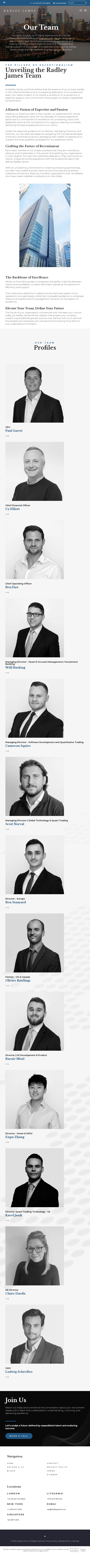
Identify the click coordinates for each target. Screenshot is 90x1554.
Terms (51, 1471)
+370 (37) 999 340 (54, 1499)
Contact (53, 1463)
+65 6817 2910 (13, 1520)
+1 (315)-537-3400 (14, 1509)
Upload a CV (15, 1467)
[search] (81, 10)
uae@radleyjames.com (56, 1509)
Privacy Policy (57, 1467)
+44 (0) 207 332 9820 (16, 1499)
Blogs (11, 1471)
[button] (85, 10)
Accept (74, 1550)
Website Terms (65, 1541)
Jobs (10, 1463)
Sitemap (52, 1475)
